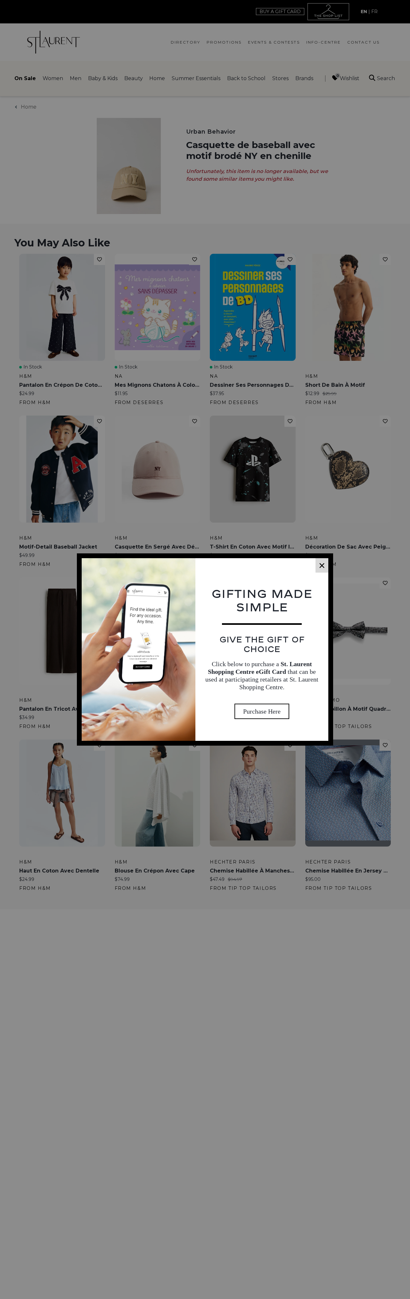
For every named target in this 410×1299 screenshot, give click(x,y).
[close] (322, 565)
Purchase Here (262, 711)
